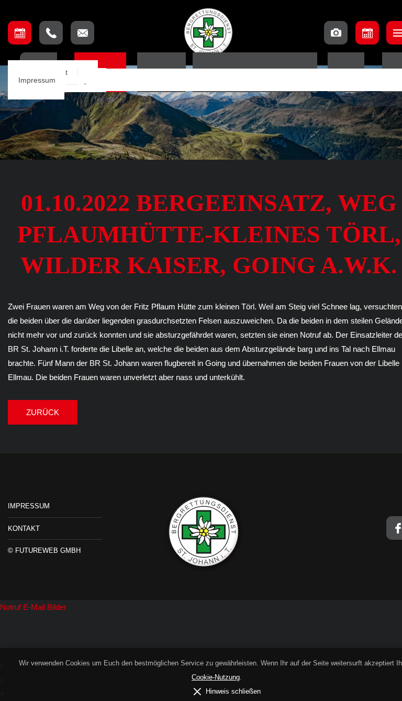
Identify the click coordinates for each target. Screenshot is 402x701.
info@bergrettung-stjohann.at (82, 32)
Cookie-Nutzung (216, 677)
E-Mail (35, 607)
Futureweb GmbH (48, 550)
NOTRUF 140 (51, 32)
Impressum (36, 80)
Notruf (11, 607)
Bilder (56, 607)
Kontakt (24, 528)
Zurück (42, 412)
